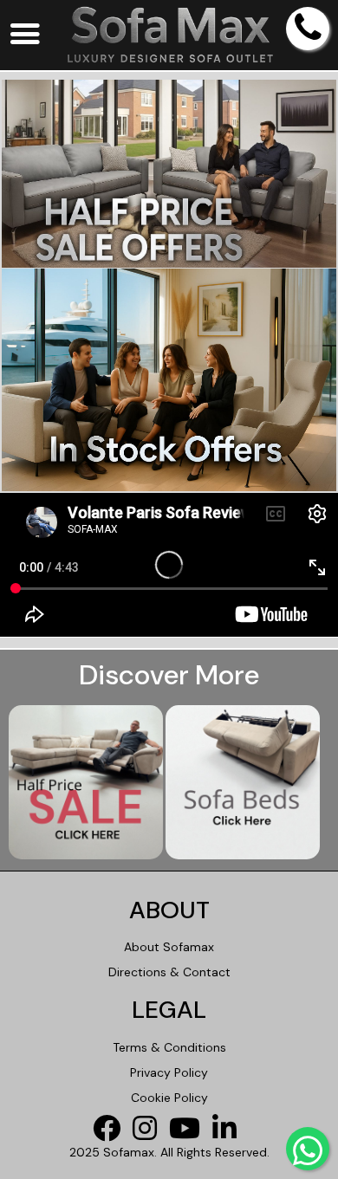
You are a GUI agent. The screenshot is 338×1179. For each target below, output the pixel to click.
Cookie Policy (169, 1097)
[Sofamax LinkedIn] (228, 1134)
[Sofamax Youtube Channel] (189, 1134)
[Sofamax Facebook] (111, 1134)
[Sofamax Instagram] (149, 1134)
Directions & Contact (169, 972)
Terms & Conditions (169, 1047)
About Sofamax (169, 947)
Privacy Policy (169, 1072)
